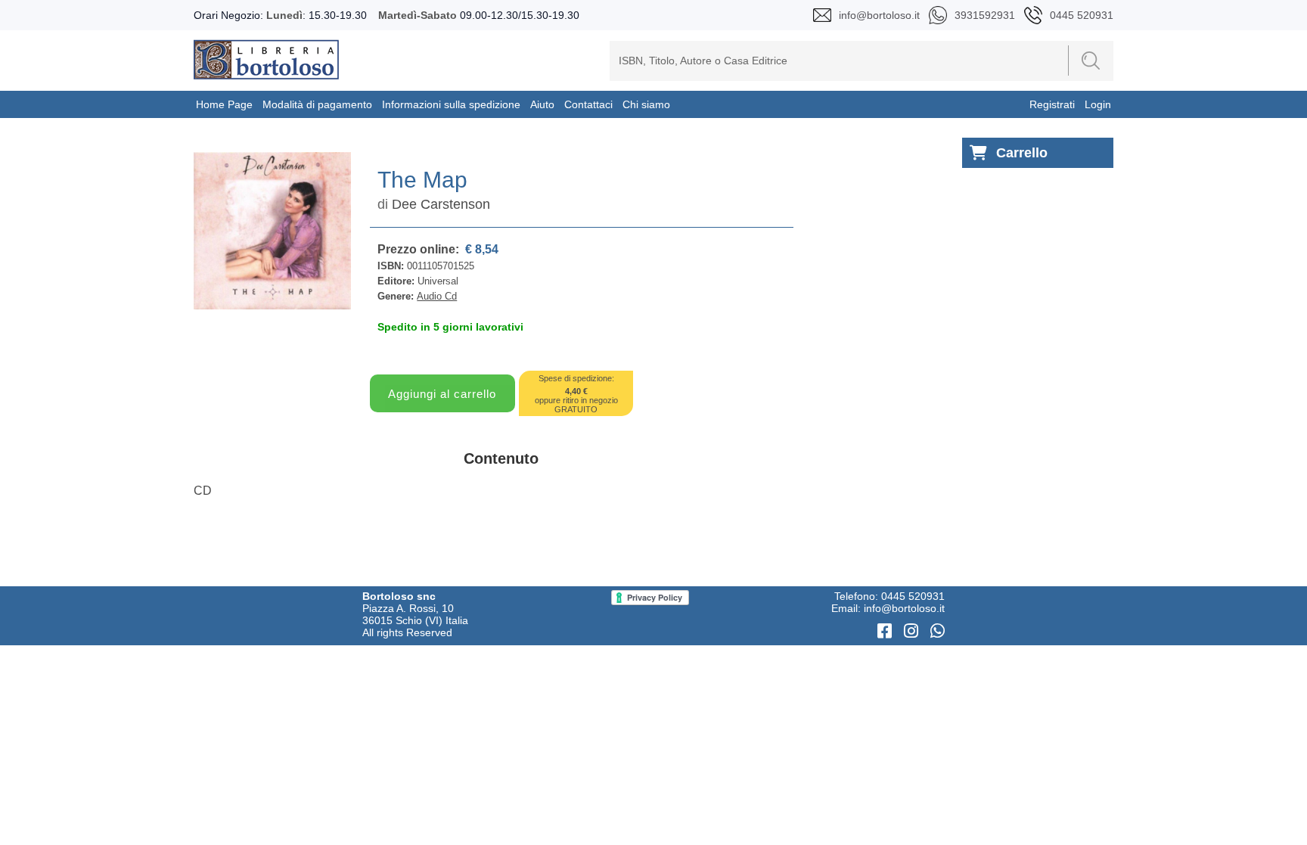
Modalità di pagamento (317, 104)
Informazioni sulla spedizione (451, 104)
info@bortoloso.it (904, 608)
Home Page (224, 104)
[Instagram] (913, 631)
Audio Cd (437, 296)
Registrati (1052, 104)
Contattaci (588, 104)
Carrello (1022, 152)
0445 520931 (913, 596)
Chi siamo (646, 104)
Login (1098, 104)
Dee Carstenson (441, 204)
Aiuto (542, 104)
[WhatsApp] (937, 631)
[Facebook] (886, 631)
